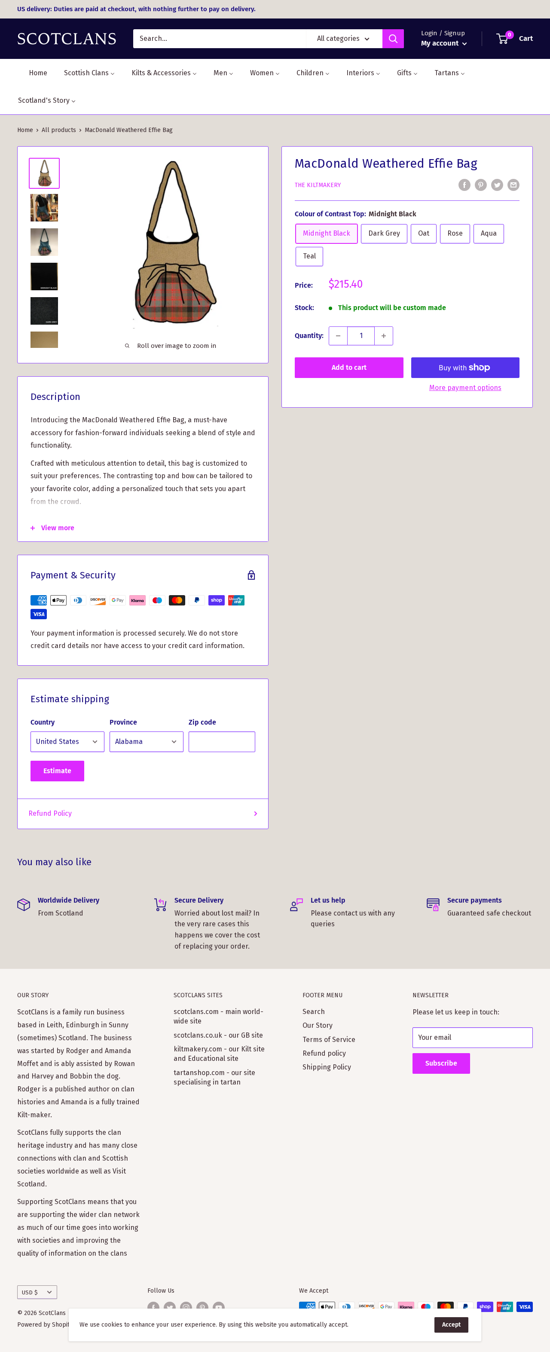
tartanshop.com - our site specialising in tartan (214, 1077)
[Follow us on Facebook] (153, 1308)
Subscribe (441, 1063)
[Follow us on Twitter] (170, 1308)
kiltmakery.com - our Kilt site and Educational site (219, 1054)
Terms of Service (328, 1040)
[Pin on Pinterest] (481, 184)
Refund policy (324, 1053)
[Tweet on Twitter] (497, 184)
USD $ (30, 1292)
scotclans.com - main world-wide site (218, 1016)
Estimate (57, 771)
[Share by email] (513, 184)
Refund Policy (50, 813)
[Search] (393, 38)
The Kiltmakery (318, 185)
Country (43, 722)
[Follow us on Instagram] (186, 1308)
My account (440, 43)
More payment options (465, 388)
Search (313, 1012)
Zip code (202, 722)
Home (25, 130)
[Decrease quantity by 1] (338, 336)
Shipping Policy (326, 1067)
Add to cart (349, 367)
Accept (451, 1324)
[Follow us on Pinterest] (202, 1308)
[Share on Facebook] (464, 184)
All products (59, 130)
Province (123, 722)
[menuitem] (32, 73)
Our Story (317, 1025)
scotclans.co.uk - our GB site (218, 1035)
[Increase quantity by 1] (384, 336)
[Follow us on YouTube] (219, 1308)
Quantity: (309, 336)
